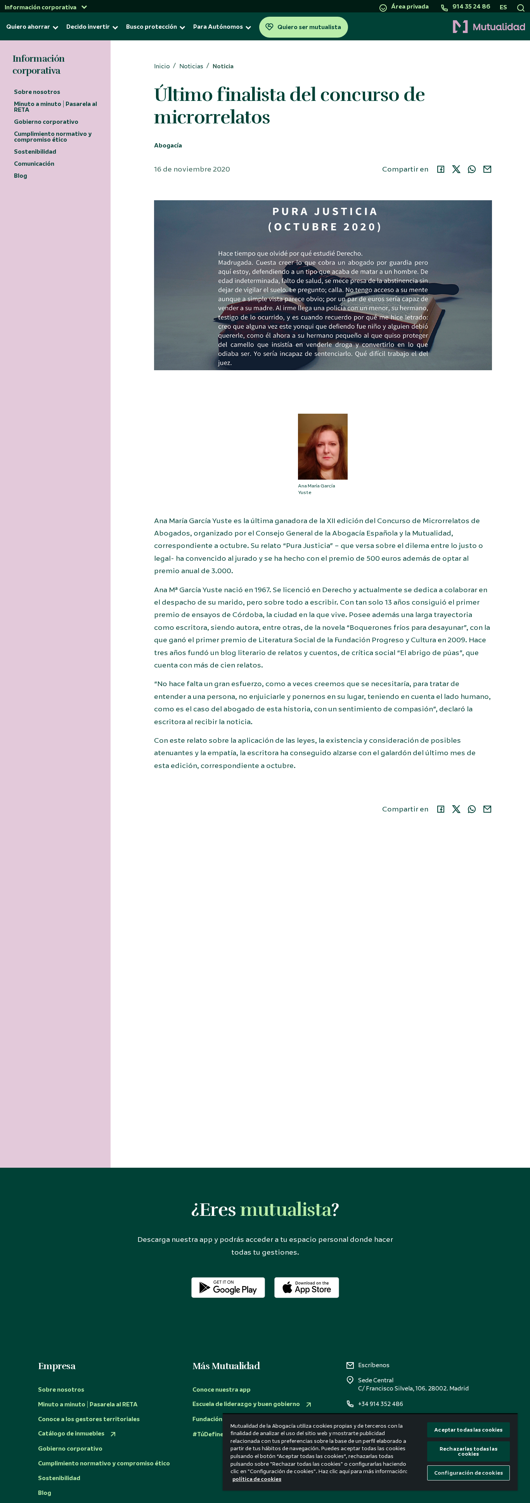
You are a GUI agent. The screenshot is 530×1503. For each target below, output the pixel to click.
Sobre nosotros (37, 92)
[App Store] (306, 1287)
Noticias (191, 66)
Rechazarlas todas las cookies (468, 1451)
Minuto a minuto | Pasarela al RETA (55, 107)
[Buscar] (520, 7)
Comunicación (34, 164)
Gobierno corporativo (46, 122)
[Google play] (228, 1287)
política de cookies (256, 1479)
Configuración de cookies (468, 1473)
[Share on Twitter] (456, 169)
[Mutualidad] (439, 27)
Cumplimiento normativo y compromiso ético (53, 137)
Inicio (162, 66)
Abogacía (168, 146)
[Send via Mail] (487, 169)
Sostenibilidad (35, 152)
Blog (20, 176)
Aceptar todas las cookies (468, 1430)
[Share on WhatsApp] (471, 169)
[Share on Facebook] (440, 169)
